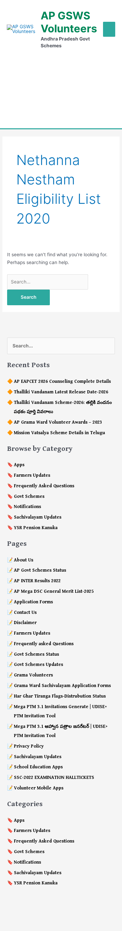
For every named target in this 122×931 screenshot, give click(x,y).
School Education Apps (38, 767)
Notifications (27, 506)
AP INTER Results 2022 (37, 581)
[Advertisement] (61, 88)
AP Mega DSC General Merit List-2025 (54, 591)
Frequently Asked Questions (44, 486)
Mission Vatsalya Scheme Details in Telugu (59, 433)
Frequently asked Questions (44, 644)
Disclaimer (25, 622)
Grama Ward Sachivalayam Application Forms (62, 685)
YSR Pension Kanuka (36, 527)
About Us (23, 560)
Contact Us (25, 612)
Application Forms (33, 602)
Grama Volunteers (33, 675)
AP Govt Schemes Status (40, 570)
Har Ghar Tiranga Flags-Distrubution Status (60, 696)
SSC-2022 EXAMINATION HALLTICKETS (54, 777)
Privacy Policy (29, 746)
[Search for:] (47, 281)
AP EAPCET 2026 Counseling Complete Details (62, 381)
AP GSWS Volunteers (69, 22)
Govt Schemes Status (36, 654)
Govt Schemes (29, 496)
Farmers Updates (32, 475)
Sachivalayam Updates (37, 517)
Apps (19, 465)
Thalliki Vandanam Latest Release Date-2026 (61, 392)
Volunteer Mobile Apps (38, 788)
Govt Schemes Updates (38, 664)
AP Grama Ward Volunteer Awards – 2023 (58, 422)
